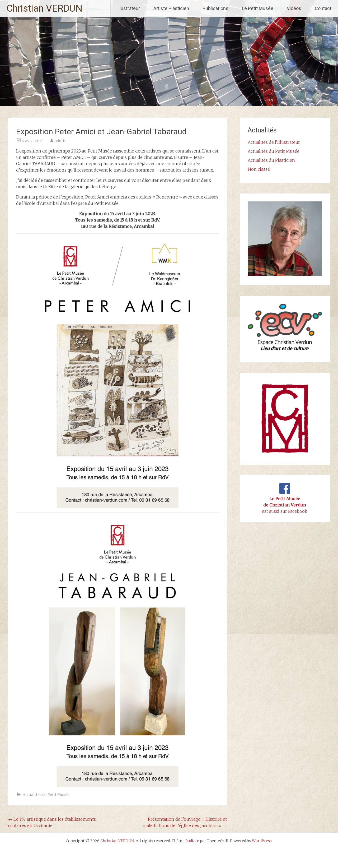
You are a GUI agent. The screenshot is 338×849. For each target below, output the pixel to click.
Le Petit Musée (257, 8)
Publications (215, 8)
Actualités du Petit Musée (46, 794)
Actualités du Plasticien (271, 160)
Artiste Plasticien (171, 8)
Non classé (259, 169)
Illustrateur (128, 8)
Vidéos (294, 8)
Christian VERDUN (44, 8)
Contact (323, 8)
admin (61, 141)
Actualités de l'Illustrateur (274, 142)
